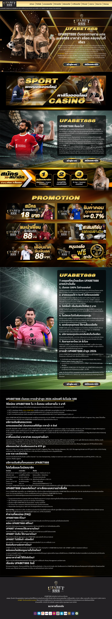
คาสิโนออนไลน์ (76, 4)
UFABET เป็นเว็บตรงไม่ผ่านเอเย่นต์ (27, 600)
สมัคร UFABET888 (28, 410)
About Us (99, 4)
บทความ (91, 4)
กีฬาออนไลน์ (57, 4)
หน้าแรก (32, 4)
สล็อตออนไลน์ (66, 4)
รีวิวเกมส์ (84, 4)
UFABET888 (60, 53)
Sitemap (106, 4)
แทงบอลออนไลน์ (47, 4)
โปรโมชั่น (38, 4)
